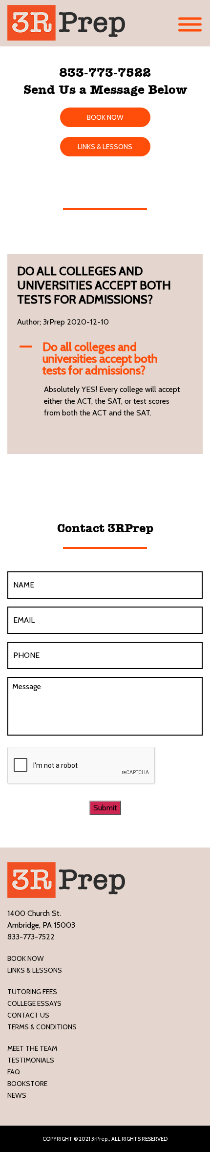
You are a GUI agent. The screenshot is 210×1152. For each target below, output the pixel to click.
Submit (105, 807)
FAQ (13, 1071)
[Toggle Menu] (190, 25)
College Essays (34, 1003)
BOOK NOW (105, 117)
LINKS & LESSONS (105, 146)
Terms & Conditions (42, 1026)
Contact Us (28, 1015)
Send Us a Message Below (105, 89)
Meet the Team (32, 1048)
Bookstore (27, 1083)
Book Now (25, 958)
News (16, 1095)
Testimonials (30, 1060)
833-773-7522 (105, 72)
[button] (105, 359)
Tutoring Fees (32, 991)
